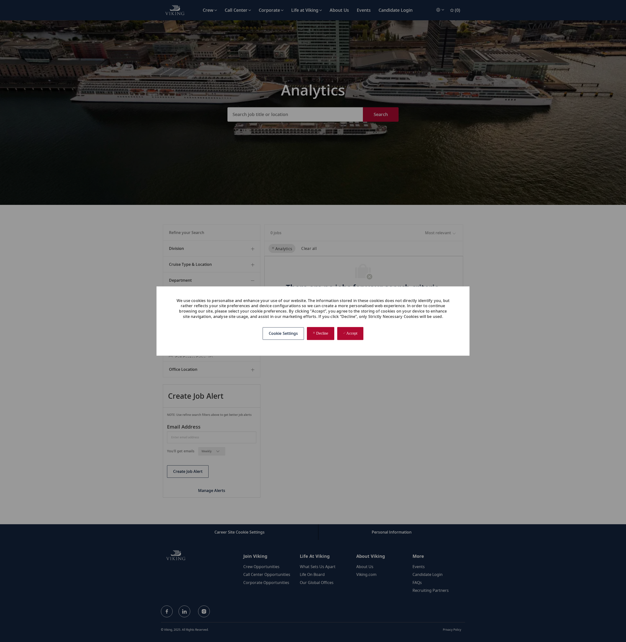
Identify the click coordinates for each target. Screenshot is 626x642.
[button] (283, 333)
